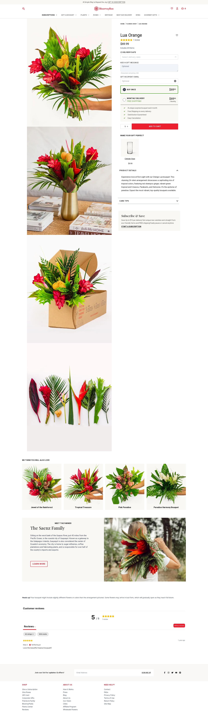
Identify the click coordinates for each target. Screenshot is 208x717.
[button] (149, 170)
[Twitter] (172, 673)
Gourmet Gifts (150, 15)
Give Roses (26, 692)
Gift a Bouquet (67, 15)
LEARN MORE (38, 564)
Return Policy (109, 701)
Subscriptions (48, 15)
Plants (84, 15)
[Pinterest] (180, 673)
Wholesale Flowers (70, 709)
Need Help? (109, 685)
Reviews (25, 709)
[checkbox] (43, 634)
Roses (95, 15)
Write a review (179, 625)
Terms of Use (109, 698)
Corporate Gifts (28, 698)
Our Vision (67, 701)
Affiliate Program (69, 707)
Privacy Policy (109, 695)
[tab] (49, 15)
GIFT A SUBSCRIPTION (116, 2)
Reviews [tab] (29, 626)
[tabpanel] (104, 647)
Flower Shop (131, 24)
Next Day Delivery (124, 15)
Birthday (109, 15)
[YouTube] (176, 673)
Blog (65, 695)
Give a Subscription (29, 689)
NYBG (138, 15)
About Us (67, 685)
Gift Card (25, 695)
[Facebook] (165, 673)
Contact (107, 689)
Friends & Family (28, 701)
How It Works (68, 689)
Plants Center (27, 707)
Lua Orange (143, 24)
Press (65, 692)
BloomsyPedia (27, 704)
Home (122, 24)
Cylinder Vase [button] (130, 159)
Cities (65, 704)
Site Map (107, 704)
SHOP (24, 685)
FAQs (106, 692)
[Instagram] (168, 673)
